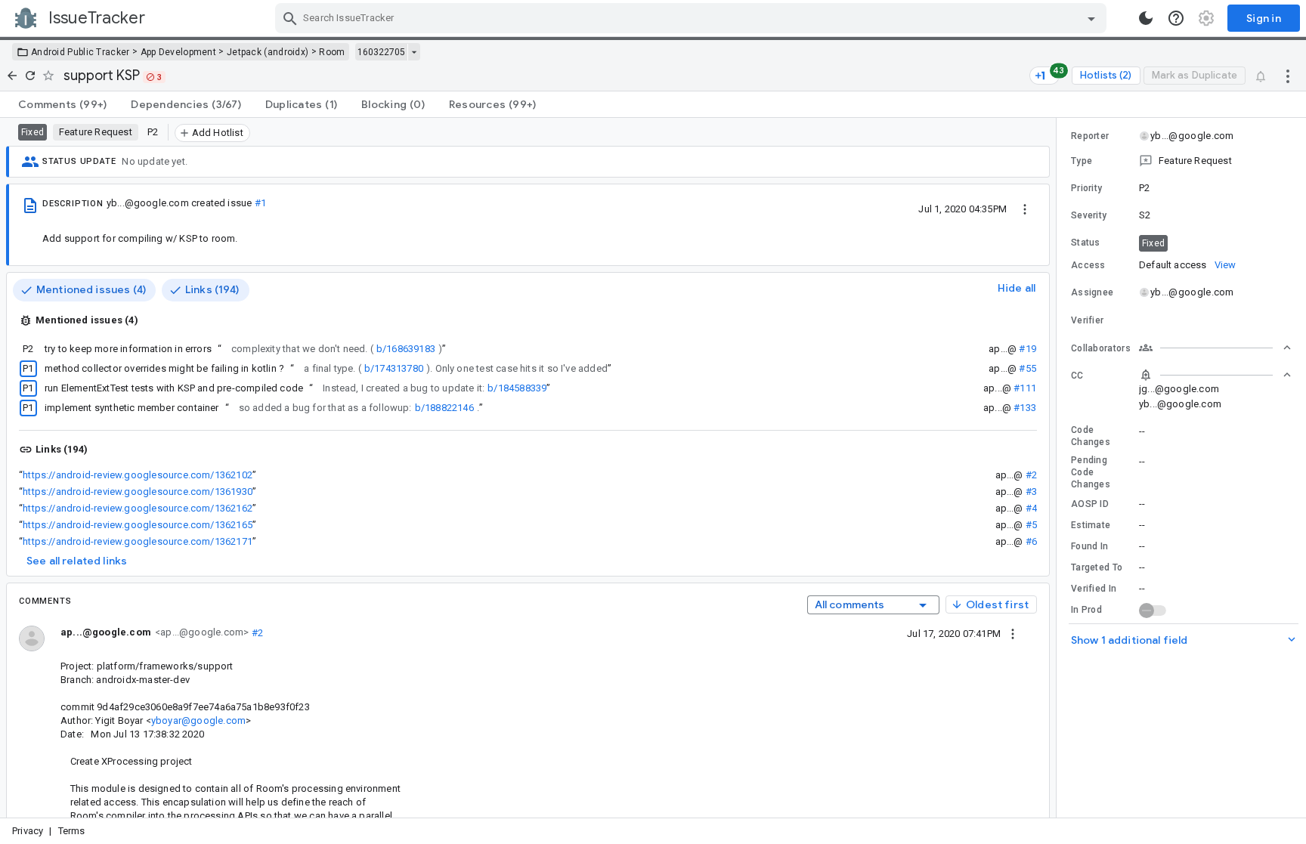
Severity (1088, 215)
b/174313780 (393, 368)
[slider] (1059, 468)
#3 (1031, 491)
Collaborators (1101, 348)
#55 (1027, 368)
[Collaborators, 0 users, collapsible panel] (1215, 347)
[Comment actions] (1013, 633)
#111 (1025, 388)
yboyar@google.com (198, 720)
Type (1081, 161)
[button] (1181, 160)
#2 (1031, 475)
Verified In (1093, 588)
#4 (1031, 508)
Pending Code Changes (1090, 472)
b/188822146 (444, 407)
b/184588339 (516, 388)
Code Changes (1090, 436)
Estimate (1090, 525)
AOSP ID (1090, 504)
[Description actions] (1025, 208)
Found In (1089, 546)
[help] (1176, 18)
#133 (1025, 407)
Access (1088, 265)
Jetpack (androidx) (267, 52)
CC (1077, 375)
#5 (1031, 524)
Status (1085, 242)
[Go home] (12, 75)
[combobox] (692, 18)
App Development (179, 52)
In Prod (1086, 609)
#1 (260, 203)
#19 (1027, 348)
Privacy (27, 830)
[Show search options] (1091, 18)
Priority (1086, 188)
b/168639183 (405, 348)
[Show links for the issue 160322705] (413, 52)
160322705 (381, 52)
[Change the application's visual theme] (1146, 18)
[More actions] (1288, 75)
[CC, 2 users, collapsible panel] (1215, 375)
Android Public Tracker (80, 52)
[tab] (62, 104)
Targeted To (1096, 567)
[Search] (290, 18)
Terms (71, 830)
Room (332, 52)
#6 (1031, 541)
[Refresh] (30, 75)
